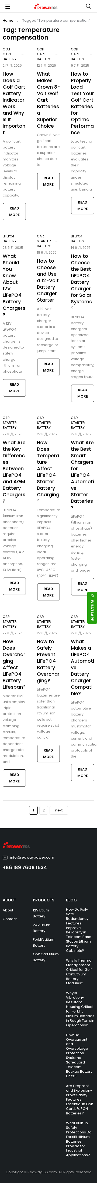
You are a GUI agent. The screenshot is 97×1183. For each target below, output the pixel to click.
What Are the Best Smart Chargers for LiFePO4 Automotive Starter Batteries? (82, 475)
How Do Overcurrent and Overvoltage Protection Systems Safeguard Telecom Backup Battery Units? (79, 1055)
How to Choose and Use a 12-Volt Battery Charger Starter (48, 280)
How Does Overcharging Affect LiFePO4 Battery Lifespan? (14, 664)
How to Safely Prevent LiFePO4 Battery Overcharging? (48, 661)
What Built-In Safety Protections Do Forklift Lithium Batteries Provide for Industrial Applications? (79, 1139)
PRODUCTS (43, 900)
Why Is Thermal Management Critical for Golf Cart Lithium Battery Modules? (79, 972)
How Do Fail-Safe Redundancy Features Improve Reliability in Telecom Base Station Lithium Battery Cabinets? (78, 930)
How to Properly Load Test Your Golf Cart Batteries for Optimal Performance (82, 103)
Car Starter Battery (44, 241)
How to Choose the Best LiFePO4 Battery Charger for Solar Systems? (81, 282)
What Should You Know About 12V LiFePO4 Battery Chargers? (14, 285)
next (59, 810)
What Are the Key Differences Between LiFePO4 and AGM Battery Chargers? (14, 471)
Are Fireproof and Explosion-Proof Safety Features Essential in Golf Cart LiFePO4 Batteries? (79, 1099)
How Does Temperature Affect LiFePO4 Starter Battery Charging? (48, 471)
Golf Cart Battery (9, 54)
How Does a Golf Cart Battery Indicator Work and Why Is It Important (14, 103)
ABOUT (9, 900)
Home (8, 20)
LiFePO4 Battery (9, 238)
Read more (14, 211)
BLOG (71, 900)
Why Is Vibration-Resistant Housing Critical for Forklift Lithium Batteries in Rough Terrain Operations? (80, 1008)
